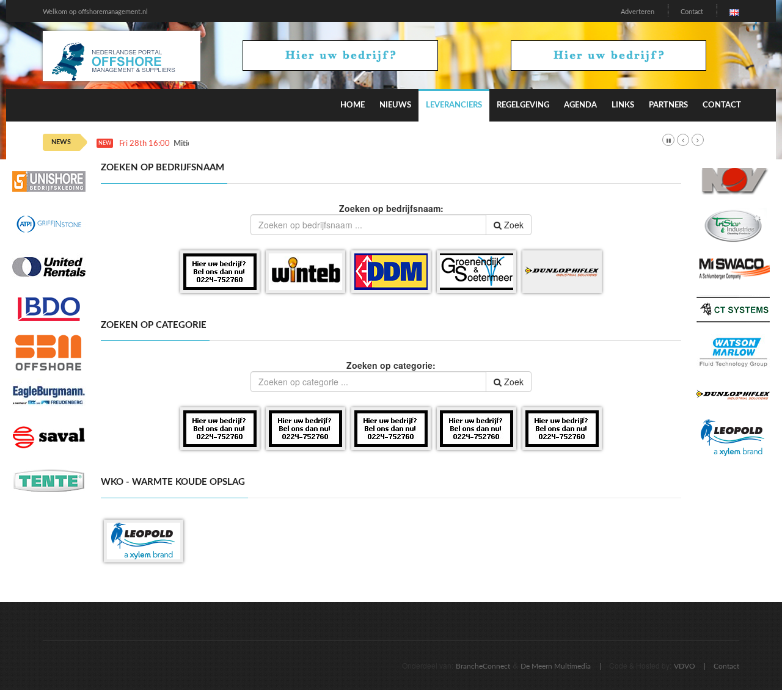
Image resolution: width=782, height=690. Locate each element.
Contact (692, 12)
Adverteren (637, 12)
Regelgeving (523, 105)
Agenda (580, 105)
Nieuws (395, 105)
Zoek (513, 225)
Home (352, 105)
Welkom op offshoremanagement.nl (95, 12)
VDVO (684, 666)
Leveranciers (454, 105)
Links (623, 105)
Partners (668, 105)
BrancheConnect (483, 666)
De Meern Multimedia (556, 666)
